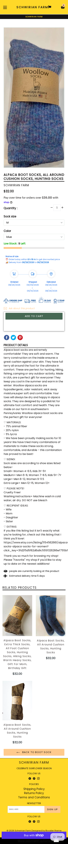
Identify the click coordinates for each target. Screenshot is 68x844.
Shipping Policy (34, 789)
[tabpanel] (34, 98)
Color (7, 231)
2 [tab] (33, 164)
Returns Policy (34, 793)
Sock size (10, 216)
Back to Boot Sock (36, 752)
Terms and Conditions (34, 797)
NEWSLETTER (34, 803)
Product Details (16, 345)
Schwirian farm (34, 763)
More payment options (34, 841)
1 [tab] (30, 164)
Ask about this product (21, 308)
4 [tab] (38, 164)
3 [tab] (35, 164)
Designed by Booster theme (47, 830)
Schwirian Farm (23, 830)
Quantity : (10, 208)
